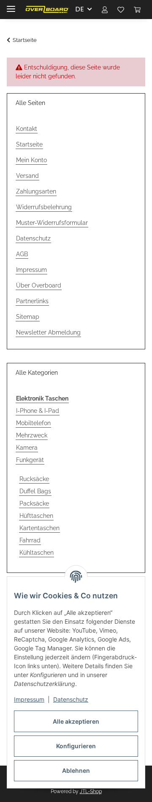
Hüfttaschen (36, 515)
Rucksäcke (34, 479)
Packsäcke (34, 503)
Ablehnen (76, 770)
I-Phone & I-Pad (37, 410)
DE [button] (79, 9)
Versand (27, 175)
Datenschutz (70, 699)
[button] (105, 9)
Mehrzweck (31, 435)
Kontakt (26, 128)
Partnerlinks (32, 301)
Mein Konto (31, 160)
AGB (22, 254)
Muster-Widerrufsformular (52, 222)
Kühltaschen (36, 552)
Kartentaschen (39, 528)
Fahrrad (30, 540)
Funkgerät (30, 459)
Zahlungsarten (36, 191)
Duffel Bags (35, 491)
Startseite (29, 144)
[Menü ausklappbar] (11, 5)
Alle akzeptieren (76, 721)
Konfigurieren (76, 745)
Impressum (29, 699)
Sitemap (27, 316)
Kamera (27, 447)
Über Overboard (38, 285)
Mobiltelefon (33, 423)
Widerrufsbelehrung (44, 207)
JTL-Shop (91, 791)
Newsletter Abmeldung (48, 332)
